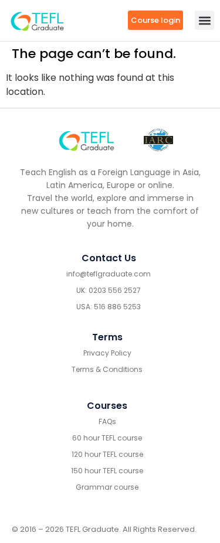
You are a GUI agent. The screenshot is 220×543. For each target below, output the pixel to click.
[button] (204, 20)
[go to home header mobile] (37, 20)
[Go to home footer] (86, 140)
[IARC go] (158, 140)
